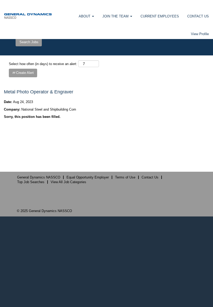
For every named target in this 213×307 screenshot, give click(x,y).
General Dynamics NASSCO (38, 177)
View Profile (200, 34)
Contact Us (150, 177)
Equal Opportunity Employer (87, 177)
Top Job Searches (30, 182)
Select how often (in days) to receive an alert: (43, 64)
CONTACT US (198, 16)
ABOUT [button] (85, 16)
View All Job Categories (68, 182)
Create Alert (24, 73)
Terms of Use (125, 177)
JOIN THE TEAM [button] (116, 16)
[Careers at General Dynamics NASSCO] (28, 16)
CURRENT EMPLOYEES (160, 16)
